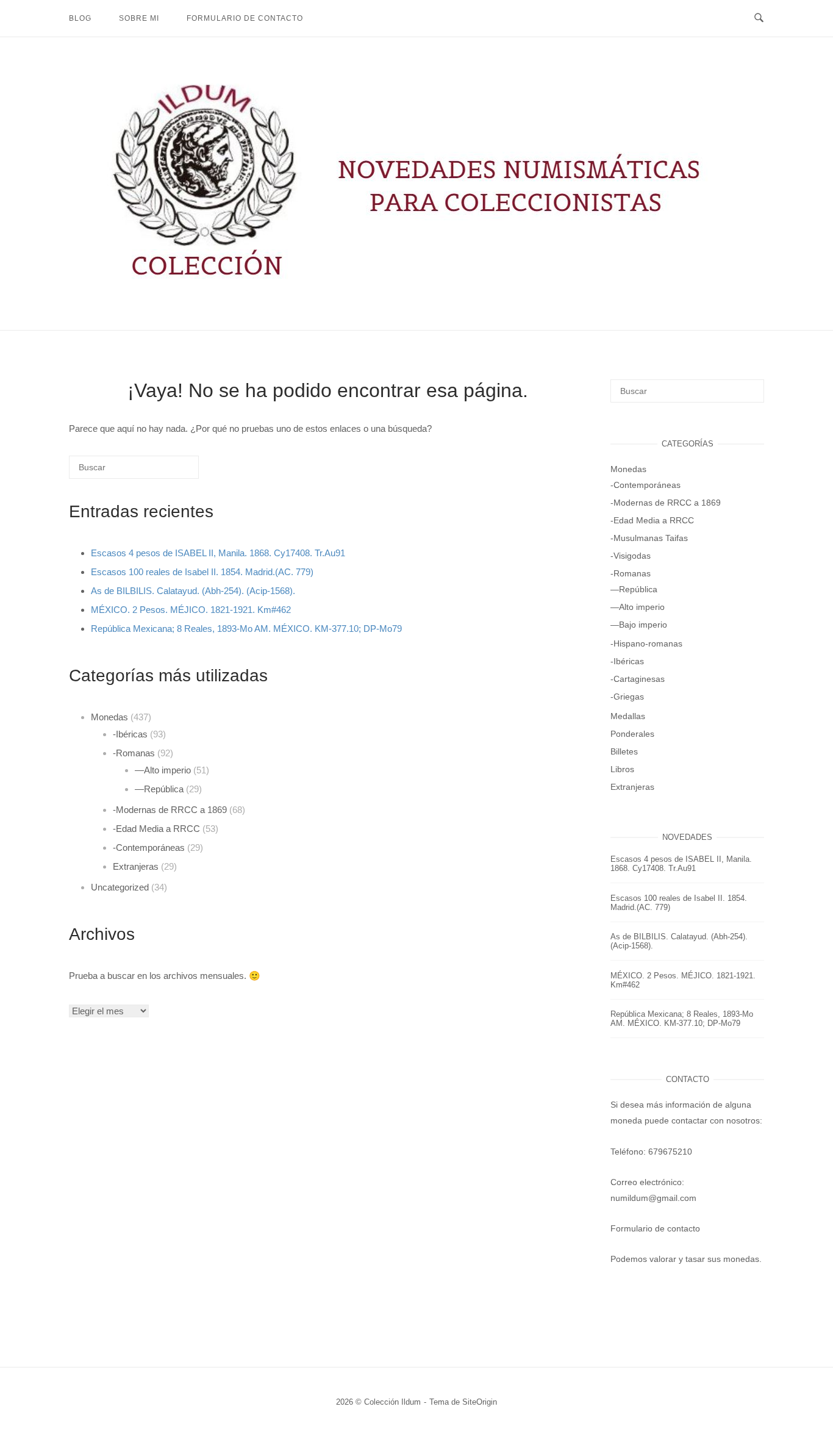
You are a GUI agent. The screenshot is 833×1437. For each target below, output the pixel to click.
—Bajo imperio (638, 624)
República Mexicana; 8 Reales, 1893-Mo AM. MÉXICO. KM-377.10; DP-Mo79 (246, 628)
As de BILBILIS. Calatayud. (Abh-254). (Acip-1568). (193, 591)
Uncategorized (120, 887)
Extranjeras (136, 866)
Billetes (624, 751)
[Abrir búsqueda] (759, 18)
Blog (80, 18)
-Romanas (134, 753)
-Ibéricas (130, 734)
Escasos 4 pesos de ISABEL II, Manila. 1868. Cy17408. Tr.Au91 (218, 553)
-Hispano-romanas (646, 643)
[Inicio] (416, 284)
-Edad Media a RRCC (156, 828)
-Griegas (627, 696)
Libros (622, 769)
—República (159, 789)
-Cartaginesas (637, 679)
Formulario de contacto (245, 18)
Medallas (627, 716)
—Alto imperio (163, 770)
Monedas (109, 717)
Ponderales (632, 734)
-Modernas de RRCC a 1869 (170, 810)
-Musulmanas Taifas (649, 538)
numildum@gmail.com (653, 1198)
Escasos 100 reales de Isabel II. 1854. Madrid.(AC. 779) (202, 572)
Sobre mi (139, 18)
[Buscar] (171, 472)
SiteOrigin (479, 1402)
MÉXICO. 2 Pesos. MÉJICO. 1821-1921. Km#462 (191, 609)
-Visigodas (630, 556)
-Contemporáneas (149, 847)
